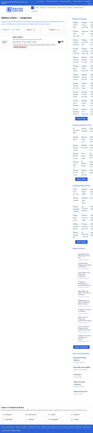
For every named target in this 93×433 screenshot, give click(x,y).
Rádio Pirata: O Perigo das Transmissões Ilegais (85, 318)
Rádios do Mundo (46, 44)
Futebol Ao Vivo (52, 7)
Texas (24, 42)
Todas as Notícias (81, 347)
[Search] (32, 7)
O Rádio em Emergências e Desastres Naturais (84, 283)
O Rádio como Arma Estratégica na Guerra (84, 337)
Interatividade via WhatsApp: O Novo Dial (84, 255)
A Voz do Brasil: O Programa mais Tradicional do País (84, 328)
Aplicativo (70, 7)
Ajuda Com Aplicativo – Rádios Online (25, 428)
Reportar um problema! (20, 47)
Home (37, 7)
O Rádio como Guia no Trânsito (84, 310)
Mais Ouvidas (62, 7)
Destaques (43, 7)
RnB (53, 44)
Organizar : (52, 29)
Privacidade (87, 1)
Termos (90, 4)
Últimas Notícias (79, 7)
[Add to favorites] (59, 42)
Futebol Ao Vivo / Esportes (48, 426)
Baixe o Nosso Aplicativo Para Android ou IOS (49, 428)
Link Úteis (34, 11)
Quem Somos (40, 1)
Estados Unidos (31, 42)
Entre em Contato (77, 1)
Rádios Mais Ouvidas (34, 426)
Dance (26, 44)
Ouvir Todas (81, 118)
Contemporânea (18, 44)
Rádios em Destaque (21, 426)
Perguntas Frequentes (52, 1)
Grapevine (18, 42)
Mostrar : (30, 29)
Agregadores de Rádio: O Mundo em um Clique (84, 292)
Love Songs (32, 44)
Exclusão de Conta (68, 428)
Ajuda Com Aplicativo (65, 1)
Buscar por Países (62, 426)
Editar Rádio (78, 426)
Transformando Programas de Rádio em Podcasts (84, 265)
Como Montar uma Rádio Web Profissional (84, 274)
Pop (38, 44)
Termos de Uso (87, 428)
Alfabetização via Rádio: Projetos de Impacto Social (84, 302)
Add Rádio (71, 426)
